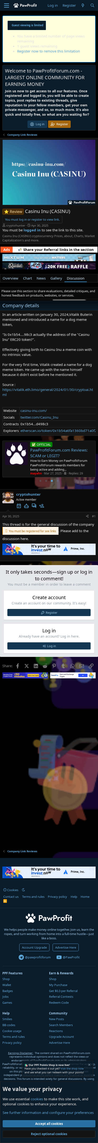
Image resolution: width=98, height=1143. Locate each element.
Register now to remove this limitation (48, 51)
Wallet (6, 985)
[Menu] (6, 5)
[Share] (87, 516)
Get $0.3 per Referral (63, 991)
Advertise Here (65, 947)
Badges (7, 991)
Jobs (5, 996)
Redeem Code (59, 1002)
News (41, 278)
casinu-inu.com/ (33, 410)
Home (85, 896)
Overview (10, 278)
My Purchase (58, 985)
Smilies (7, 1019)
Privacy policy (57, 896)
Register (51, 612)
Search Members (61, 1025)
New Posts (56, 1019)
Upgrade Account (61, 1036)
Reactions (56, 1031)
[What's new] (83, 5)
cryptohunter (15, 225)
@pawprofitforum (37, 957)
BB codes (8, 1025)
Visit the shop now (72, 1068)
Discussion (75, 278)
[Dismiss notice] (89, 1065)
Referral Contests (61, 996)
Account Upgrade (34, 947)
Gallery (56, 278)
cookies (37, 1098)
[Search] (92, 5)
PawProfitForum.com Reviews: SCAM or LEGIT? (59, 450)
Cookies (12, 890)
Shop (6, 979)
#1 (94, 516)
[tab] (40, 480)
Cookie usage (11, 1031)
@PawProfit (71, 957)
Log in (51, 646)
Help (74, 896)
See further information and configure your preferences (48, 1112)
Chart (27, 278)
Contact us (11, 896)
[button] (23, 890)
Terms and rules (33, 896)
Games (7, 1002)
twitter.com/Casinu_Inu (39, 417)
